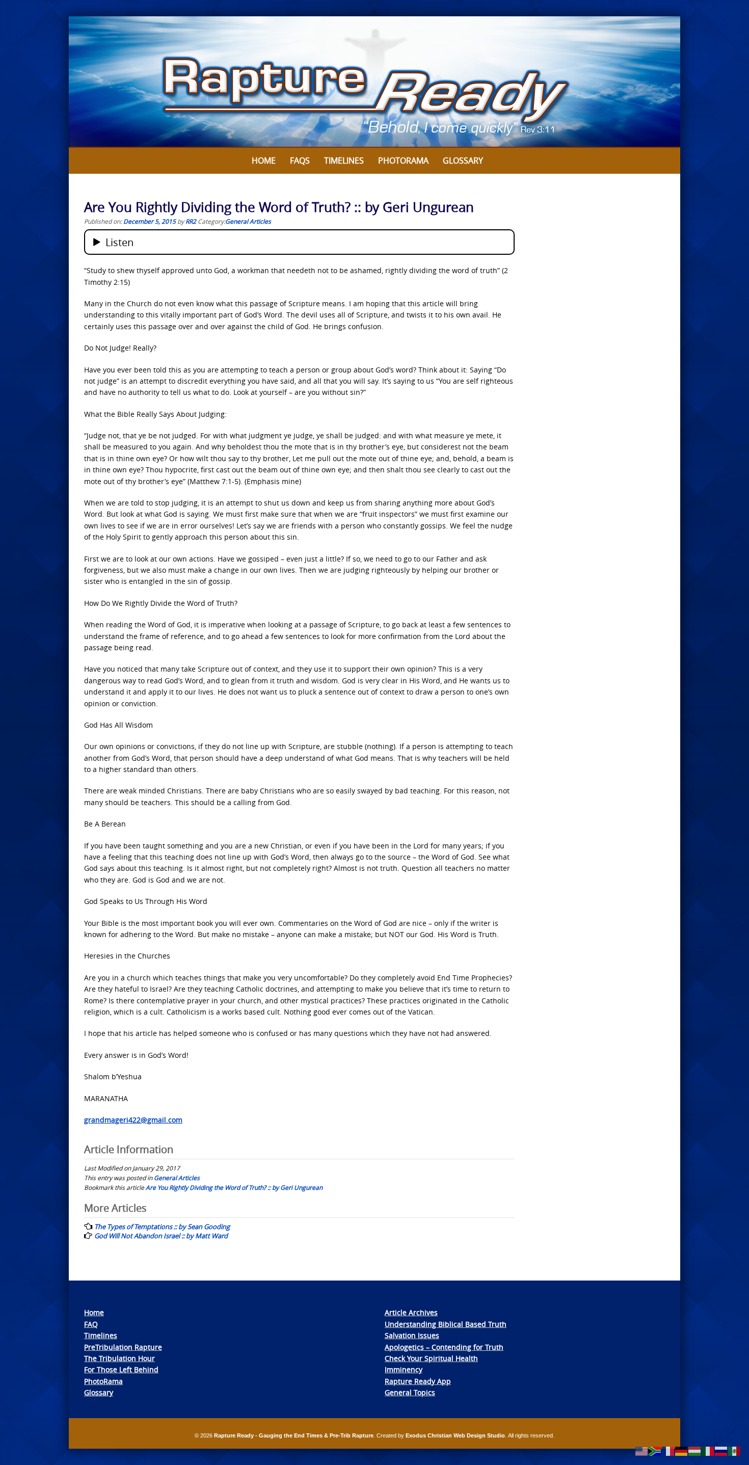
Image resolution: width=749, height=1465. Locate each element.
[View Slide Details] (374, 82)
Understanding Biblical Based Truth (445, 1324)
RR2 (190, 221)
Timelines (344, 160)
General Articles (248, 221)
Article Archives (411, 1312)
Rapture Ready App (418, 1381)
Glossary (463, 160)
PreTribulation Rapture (123, 1347)
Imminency (403, 1369)
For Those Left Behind (121, 1369)
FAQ (91, 1324)
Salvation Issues (412, 1335)
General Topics (410, 1392)
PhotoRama (103, 1381)
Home (264, 160)
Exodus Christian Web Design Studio (455, 1435)
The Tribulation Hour (119, 1358)
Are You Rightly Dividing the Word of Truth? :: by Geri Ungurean (234, 1187)
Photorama (403, 160)
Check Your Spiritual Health (431, 1358)
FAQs (300, 160)
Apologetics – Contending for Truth (444, 1347)
